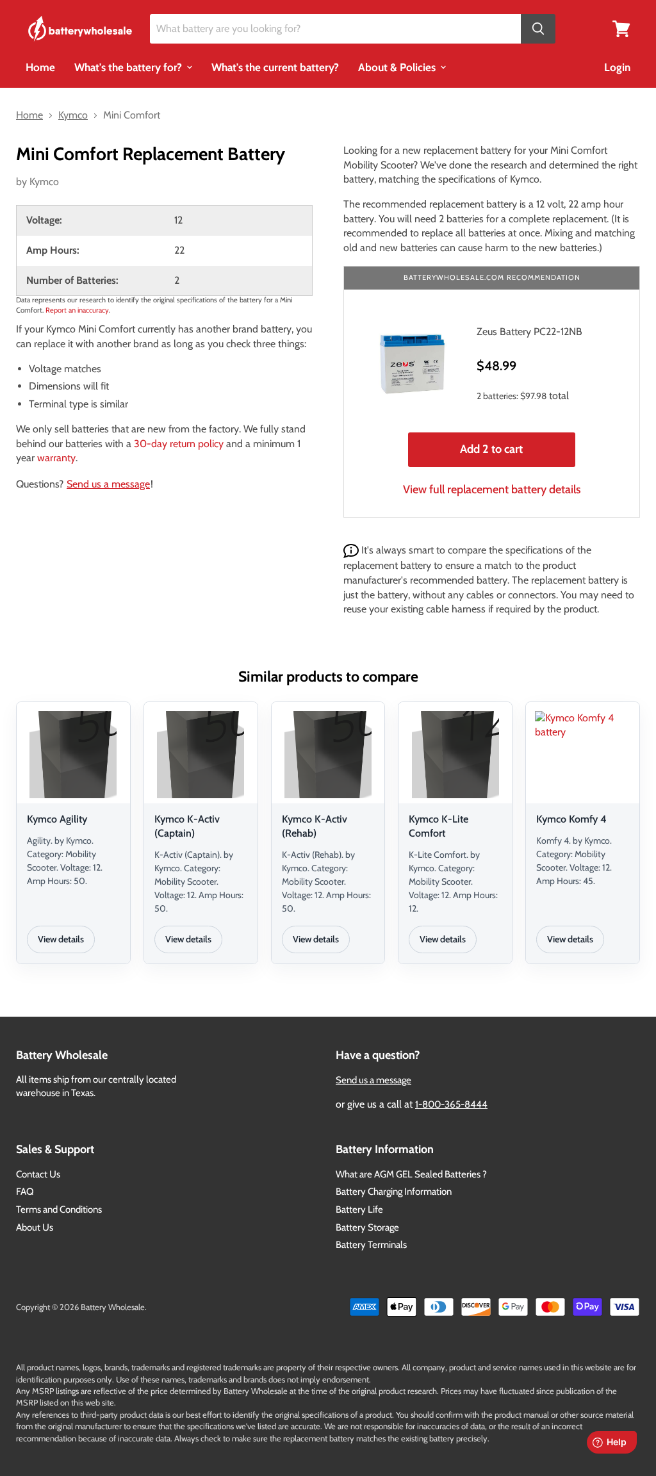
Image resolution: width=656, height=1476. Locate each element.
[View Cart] (621, 28)
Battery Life (359, 1209)
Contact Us (38, 1174)
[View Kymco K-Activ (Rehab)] (328, 754)
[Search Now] (538, 29)
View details (61, 939)
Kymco (44, 182)
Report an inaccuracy (77, 310)
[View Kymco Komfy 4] (582, 754)
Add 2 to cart (491, 449)
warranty (56, 458)
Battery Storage (367, 1227)
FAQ (25, 1191)
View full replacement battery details (492, 489)
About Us (34, 1227)
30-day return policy (179, 444)
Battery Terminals (371, 1244)
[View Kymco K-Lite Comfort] (455, 754)
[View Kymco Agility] (73, 754)
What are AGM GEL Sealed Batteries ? (411, 1174)
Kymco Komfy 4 (571, 819)
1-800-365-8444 (451, 1104)
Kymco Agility (57, 819)
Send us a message (108, 484)
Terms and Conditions (59, 1209)
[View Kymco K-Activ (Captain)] (201, 754)
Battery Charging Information (394, 1191)
